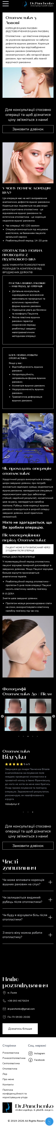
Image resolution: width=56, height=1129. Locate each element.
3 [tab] (28, 736)
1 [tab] (18, 736)
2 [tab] (23, 736)
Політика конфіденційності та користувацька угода (14, 1093)
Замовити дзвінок (28, 129)
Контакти (8, 1084)
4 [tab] (32, 736)
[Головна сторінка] (33, 4)
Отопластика (9, 1068)
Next (53, 716)
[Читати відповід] (50, 882)
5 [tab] (37, 736)
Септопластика (11, 1063)
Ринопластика (10, 1053)
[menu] (5, 4)
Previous (2, 716)
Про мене (8, 1079)
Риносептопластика (13, 1058)
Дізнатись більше (20, 1029)
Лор (4, 1074)
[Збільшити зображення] (23, 706)
